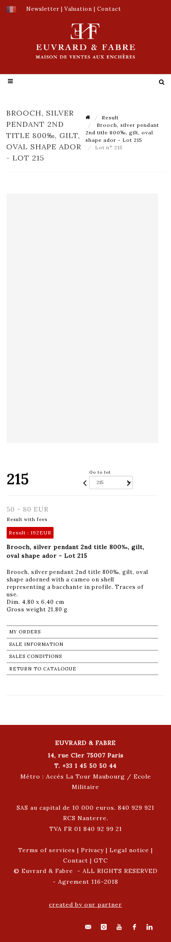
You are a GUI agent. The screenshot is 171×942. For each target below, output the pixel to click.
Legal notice (129, 850)
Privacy (92, 850)
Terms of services (46, 850)
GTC (101, 860)
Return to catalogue (42, 669)
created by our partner (85, 904)
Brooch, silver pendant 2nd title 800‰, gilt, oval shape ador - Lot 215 (122, 132)
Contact (75, 860)
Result (110, 117)
